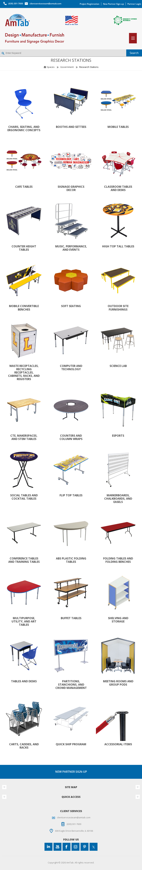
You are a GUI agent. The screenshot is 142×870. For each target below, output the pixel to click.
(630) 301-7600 (15, 3)
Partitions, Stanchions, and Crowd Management (71, 685)
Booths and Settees (71, 127)
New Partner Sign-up (113, 3)
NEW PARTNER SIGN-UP (71, 772)
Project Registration (89, 3)
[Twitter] (93, 847)
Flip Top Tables (71, 495)
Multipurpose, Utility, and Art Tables (24, 622)
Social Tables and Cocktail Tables (24, 497)
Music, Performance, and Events (71, 248)
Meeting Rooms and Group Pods (118, 683)
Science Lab (118, 366)
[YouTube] (57, 847)
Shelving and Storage (118, 620)
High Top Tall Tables (118, 246)
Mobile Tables (118, 127)
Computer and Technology (71, 367)
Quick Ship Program (71, 744)
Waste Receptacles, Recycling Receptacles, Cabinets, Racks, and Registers (24, 372)
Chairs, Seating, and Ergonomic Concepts (23, 128)
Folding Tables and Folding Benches (118, 560)
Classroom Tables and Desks (118, 188)
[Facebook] (66, 847)
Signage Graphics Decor (71, 188)
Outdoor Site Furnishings (118, 307)
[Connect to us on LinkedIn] (48, 847)
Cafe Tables (24, 186)
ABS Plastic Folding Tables (71, 560)
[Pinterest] (84, 847)
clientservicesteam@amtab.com (45, 3)
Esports (118, 435)
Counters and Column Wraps (71, 437)
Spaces (51, 67)
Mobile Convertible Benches (24, 307)
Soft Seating (71, 306)
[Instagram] (75, 847)
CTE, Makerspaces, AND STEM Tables (23, 437)
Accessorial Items (118, 744)
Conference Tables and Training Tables (24, 560)
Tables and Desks (24, 681)
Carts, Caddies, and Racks (24, 746)
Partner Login (134, 3)
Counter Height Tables (24, 248)
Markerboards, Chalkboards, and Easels (118, 499)
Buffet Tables (71, 618)
